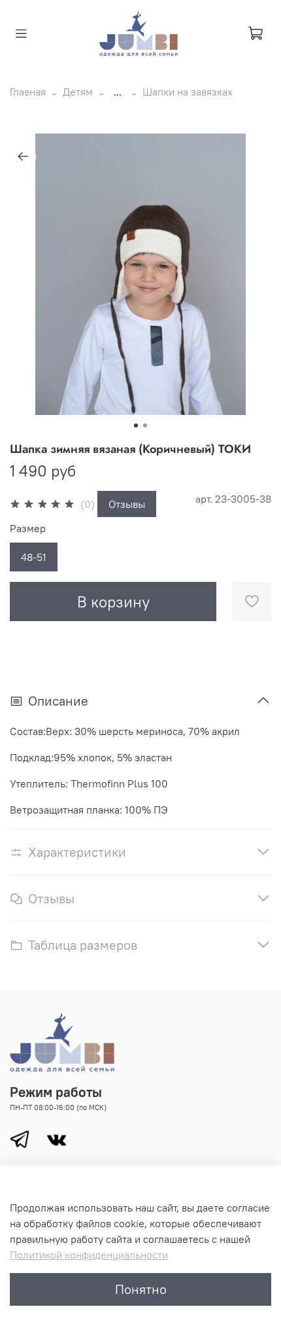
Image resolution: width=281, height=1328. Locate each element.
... (118, 92)
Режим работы (56, 1092)
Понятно (141, 1289)
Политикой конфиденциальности (89, 1254)
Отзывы (126, 504)
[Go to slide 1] (136, 425)
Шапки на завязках (187, 91)
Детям (78, 91)
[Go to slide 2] (145, 425)
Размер (28, 528)
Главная (28, 91)
